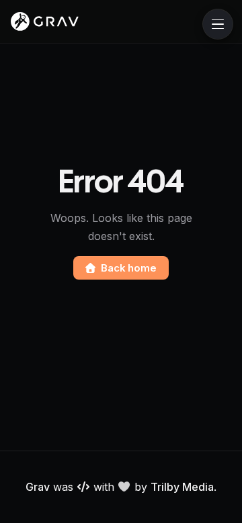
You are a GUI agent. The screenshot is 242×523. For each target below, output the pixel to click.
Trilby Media (182, 486)
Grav (38, 486)
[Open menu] (218, 24)
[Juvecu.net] (45, 21)
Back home (129, 268)
